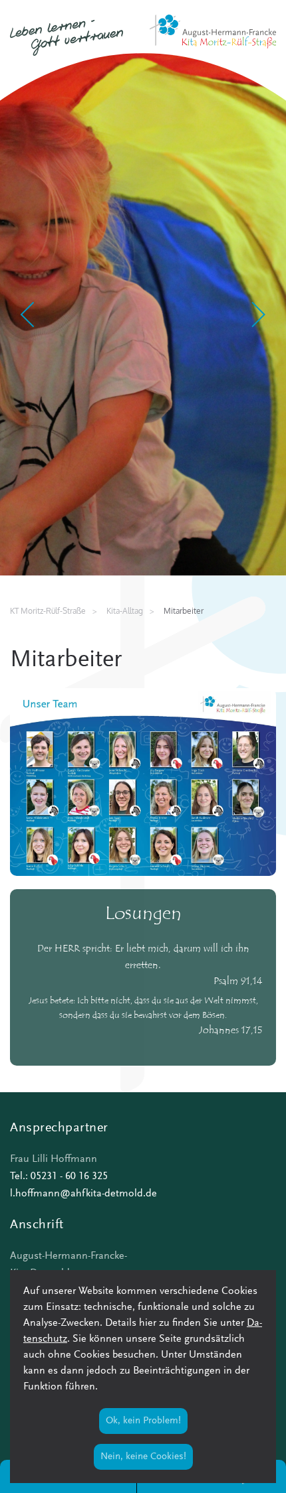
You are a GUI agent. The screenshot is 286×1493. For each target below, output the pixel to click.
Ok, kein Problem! (143, 1421)
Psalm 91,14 (238, 982)
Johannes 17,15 (231, 1031)
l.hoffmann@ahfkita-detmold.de (83, 1193)
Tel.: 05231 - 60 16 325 (59, 1176)
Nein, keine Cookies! (143, 1457)
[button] (28, 314)
